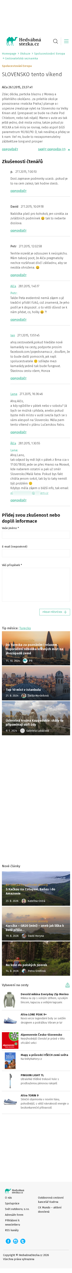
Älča (13, 443)
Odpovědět (10, 149)
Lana (13, 394)
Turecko (25, 628)
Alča (13, 286)
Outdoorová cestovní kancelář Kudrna (51, 1199)
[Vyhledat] (55, 41)
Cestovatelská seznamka (21, 58)
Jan (12, 335)
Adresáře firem (14, 1215)
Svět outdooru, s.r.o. (17, 1209)
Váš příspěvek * (12, 565)
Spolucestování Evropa (49, 53)
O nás (8, 1197)
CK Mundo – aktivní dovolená (49, 1209)
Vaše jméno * (10, 528)
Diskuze (25, 53)
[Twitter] (23, 1241)
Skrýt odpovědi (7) (51, 149)
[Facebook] (8, 1241)
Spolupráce (12, 1203)
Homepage (9, 53)
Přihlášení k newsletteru (12, 1222)
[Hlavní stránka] (21, 41)
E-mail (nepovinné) (14, 546)
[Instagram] (15, 1241)
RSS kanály (12, 1230)
